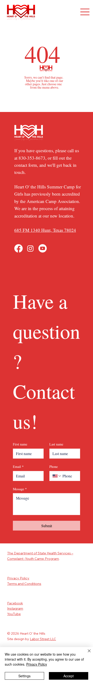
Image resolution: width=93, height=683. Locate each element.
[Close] (86, 653)
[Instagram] (30, 248)
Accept (68, 675)
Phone (53, 466)
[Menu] (84, 11)
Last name (56, 444)
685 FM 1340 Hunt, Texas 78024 (45, 230)
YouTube (14, 614)
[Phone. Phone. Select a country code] (57, 476)
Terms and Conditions (24, 584)
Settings (24, 675)
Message (20, 489)
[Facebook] (18, 248)
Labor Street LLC (43, 639)
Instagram (15, 608)
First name (20, 444)
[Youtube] (42, 248)
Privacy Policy (18, 578)
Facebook (15, 603)
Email (18, 466)
